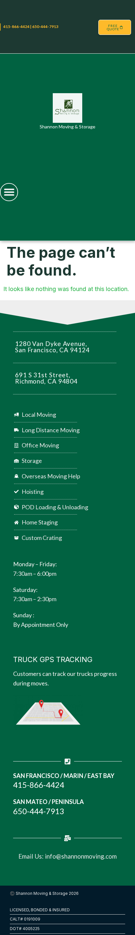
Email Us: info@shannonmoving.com (67, 856)
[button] (9, 192)
